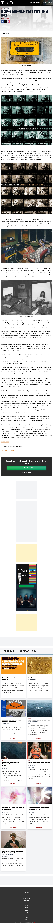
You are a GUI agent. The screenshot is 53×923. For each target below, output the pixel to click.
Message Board (26, 895)
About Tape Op (26, 898)
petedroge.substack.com (7, 450)
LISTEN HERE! (5, 442)
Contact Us (26, 919)
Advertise (26, 900)
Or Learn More (26, 472)
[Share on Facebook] (2, 21)
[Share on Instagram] (9, 21)
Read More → (13, 696)
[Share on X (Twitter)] (5, 21)
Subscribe (26, 903)
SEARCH (50, 2)
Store (26, 905)
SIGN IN (44, 2)
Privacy (26, 907)
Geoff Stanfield (5, 18)
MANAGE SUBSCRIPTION (35, 2)
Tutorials (26, 892)
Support (26, 912)
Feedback (26, 910)
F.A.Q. (26, 917)
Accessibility (26, 914)
